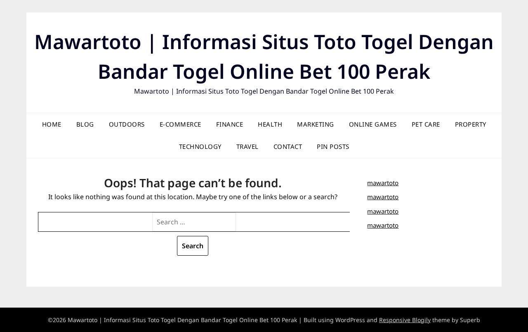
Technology (200, 146)
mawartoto (382, 183)
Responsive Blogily (405, 320)
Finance (229, 124)
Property (470, 124)
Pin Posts (333, 146)
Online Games (373, 124)
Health (270, 124)
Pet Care (426, 124)
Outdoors (127, 124)
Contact (287, 146)
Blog (85, 124)
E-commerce (180, 124)
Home (51, 124)
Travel (247, 146)
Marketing (315, 124)
